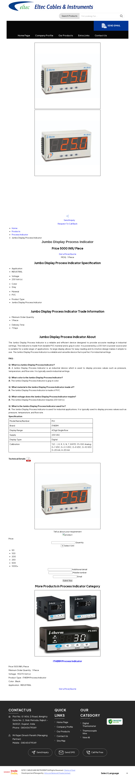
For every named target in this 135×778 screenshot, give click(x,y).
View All (86, 737)
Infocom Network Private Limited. (57, 773)
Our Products (66, 35)
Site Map (61, 740)
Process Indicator (20, 234)
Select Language (110, 773)
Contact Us (101, 35)
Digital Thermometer (89, 724)
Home (14, 228)
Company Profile (44, 35)
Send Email (113, 25)
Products (16, 231)
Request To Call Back (67, 223)
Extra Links (83, 35)
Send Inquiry (69, 220)
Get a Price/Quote (67, 254)
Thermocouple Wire (90, 732)
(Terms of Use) (69, 770)
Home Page (24, 35)
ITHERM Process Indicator (67, 661)
